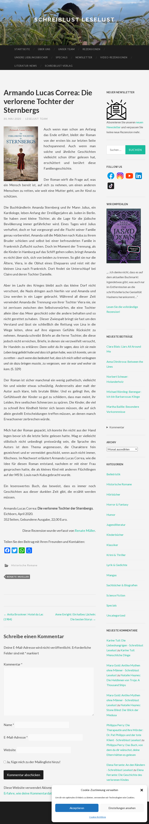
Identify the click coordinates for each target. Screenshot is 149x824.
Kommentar (13, 664)
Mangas (111, 575)
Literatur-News (26, 65)
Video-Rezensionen (113, 57)
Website (10, 750)
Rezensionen (91, 49)
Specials (62, 57)
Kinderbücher (115, 534)
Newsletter (84, 57)
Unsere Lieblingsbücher (31, 57)
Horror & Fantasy (117, 504)
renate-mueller (18, 576)
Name (9, 725)
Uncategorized (115, 615)
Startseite (22, 49)
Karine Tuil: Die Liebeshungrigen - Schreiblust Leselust (124, 645)
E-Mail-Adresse (16, 737)
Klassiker (112, 545)
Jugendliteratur (116, 524)
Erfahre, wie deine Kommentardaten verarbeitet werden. (44, 793)
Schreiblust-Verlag (59, 65)
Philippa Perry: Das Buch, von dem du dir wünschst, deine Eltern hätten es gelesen (124, 749)
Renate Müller (85, 531)
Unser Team (66, 49)
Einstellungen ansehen (122, 808)
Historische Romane (24, 565)
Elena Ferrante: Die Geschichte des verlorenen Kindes (125, 774)
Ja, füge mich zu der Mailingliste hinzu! (33, 762)
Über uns (44, 49)
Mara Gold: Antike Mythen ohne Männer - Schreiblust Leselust (123, 670)
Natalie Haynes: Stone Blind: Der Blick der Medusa (123, 710)
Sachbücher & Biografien (121, 585)
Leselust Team (36, 118)
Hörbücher (113, 494)
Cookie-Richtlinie (97, 817)
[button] (142, 790)
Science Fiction (115, 595)
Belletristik (113, 474)
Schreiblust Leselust (74, 19)
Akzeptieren (77, 808)
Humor (110, 514)
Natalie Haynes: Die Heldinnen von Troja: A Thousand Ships (123, 680)
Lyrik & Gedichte (116, 565)
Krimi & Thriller (116, 555)
